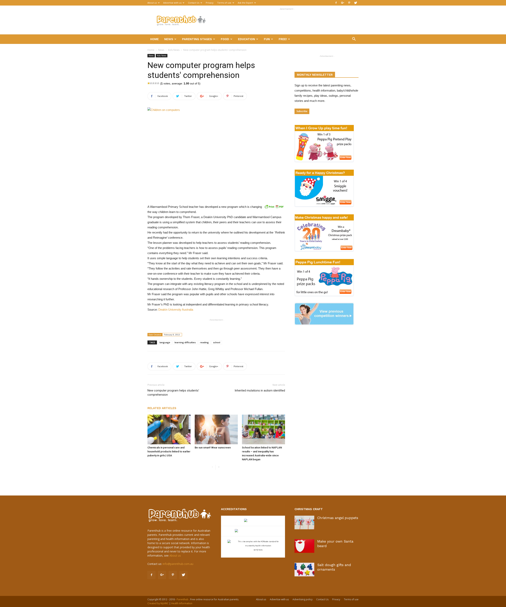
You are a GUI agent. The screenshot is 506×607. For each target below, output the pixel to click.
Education (246, 39)
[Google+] (343, 3)
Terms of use (224, 2)
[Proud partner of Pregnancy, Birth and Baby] (253, 531)
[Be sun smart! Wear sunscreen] (216, 429)
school (216, 342)
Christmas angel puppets (337, 518)
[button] (354, 39)
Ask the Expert (245, 2)
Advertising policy (302, 599)
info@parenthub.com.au (178, 564)
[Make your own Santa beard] (304, 546)
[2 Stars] (151, 83)
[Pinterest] (349, 3)
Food (225, 39)
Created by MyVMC (158, 603)
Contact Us (193, 2)
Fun (267, 39)
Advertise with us (172, 2)
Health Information (181, 603)
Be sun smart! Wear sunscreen (213, 447)
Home (154, 39)
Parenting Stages (197, 39)
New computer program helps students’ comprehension (173, 392)
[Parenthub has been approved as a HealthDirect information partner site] (253, 521)
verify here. (258, 550)
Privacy (209, 2)
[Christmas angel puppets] (304, 522)
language (165, 342)
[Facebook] (336, 3)
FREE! (283, 39)
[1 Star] (148, 83)
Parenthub (183, 599)
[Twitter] (356, 3)
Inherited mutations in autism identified (260, 390)
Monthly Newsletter (315, 75)
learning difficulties (185, 342)
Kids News (173, 50)
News (168, 39)
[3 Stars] (153, 83)
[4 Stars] (156, 83)
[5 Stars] (158, 83)
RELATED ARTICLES (161, 408)
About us (152, 2)
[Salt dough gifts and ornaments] (304, 569)
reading (204, 342)
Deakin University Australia (175, 309)
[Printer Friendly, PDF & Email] (274, 206)
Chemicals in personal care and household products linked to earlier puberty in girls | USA (168, 451)
